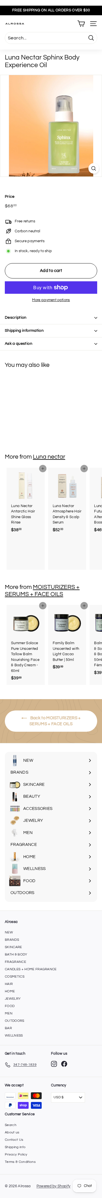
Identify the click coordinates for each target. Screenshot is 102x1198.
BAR (8, 1028)
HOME (10, 991)
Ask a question (18, 344)
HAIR (9, 984)
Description (16, 318)
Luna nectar (49, 457)
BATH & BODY (16, 954)
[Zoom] (93, 168)
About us (12, 1132)
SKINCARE (13, 947)
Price (10, 197)
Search (10, 1125)
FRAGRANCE (15, 962)
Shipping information (24, 331)
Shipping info (15, 1147)
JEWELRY (13, 999)
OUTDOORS (14, 1021)
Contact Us (14, 1140)
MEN (8, 1013)
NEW (9, 932)
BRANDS (12, 940)
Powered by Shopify (54, 1186)
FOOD (9, 1006)
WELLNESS (14, 1035)
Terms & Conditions (20, 1162)
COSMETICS (14, 976)
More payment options (51, 300)
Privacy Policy (16, 1154)
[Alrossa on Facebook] (64, 1064)
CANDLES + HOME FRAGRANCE (31, 969)
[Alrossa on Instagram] (54, 1064)
